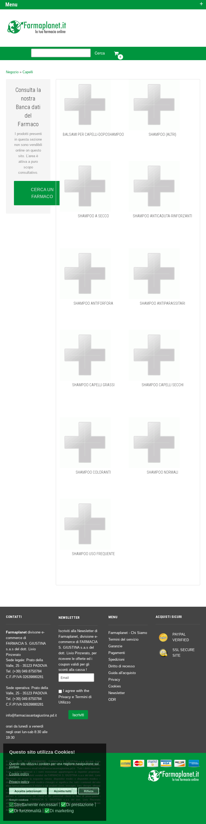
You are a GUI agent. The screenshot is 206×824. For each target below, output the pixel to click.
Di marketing (62, 811)
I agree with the (74, 696)
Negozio (12, 72)
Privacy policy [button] (19, 782)
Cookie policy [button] (19, 774)
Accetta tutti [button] (62, 791)
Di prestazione (80, 804)
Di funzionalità (27, 811)
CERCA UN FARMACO (42, 193)
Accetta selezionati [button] (27, 791)
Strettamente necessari (36, 804)
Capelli (28, 72)
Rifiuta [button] (88, 791)
